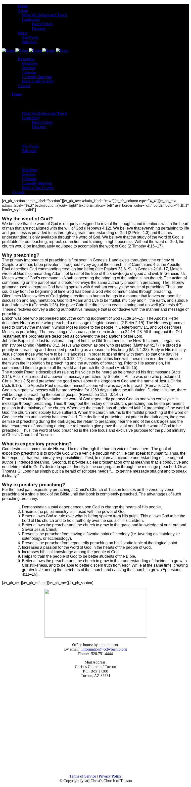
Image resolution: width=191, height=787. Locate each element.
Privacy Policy (110, 776)
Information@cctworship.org (104, 649)
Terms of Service (82, 776)
